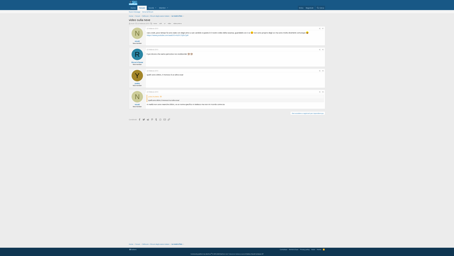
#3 (323, 71)
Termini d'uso (293, 249)
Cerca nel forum (147, 12)
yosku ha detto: (153, 97)
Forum (142, 8)
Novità (151, 8)
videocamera (177, 24)
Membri (162, 8)
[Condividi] (319, 28)
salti (160, 24)
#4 (323, 92)
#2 (323, 50)
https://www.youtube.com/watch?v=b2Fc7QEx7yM (167, 35)
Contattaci (283, 249)
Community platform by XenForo (209, 254)
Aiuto (313, 249)
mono (155, 24)
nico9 (132, 23)
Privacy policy (305, 249)
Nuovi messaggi (134, 12)
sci (165, 24)
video (169, 24)
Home (133, 8)
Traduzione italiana (234, 254)
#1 (323, 28)
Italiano (134, 249)
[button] (155, 8)
